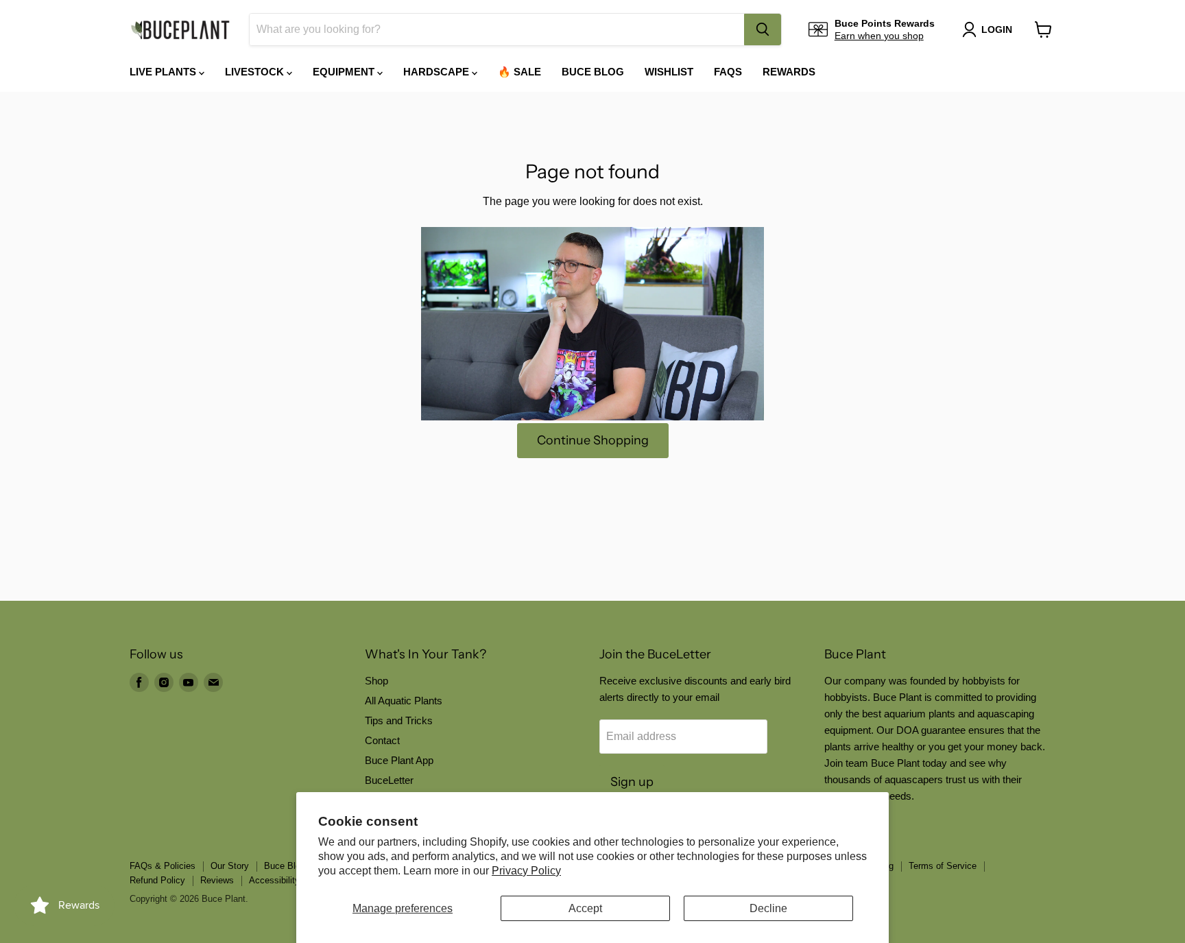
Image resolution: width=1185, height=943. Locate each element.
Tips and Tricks (399, 720)
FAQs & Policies (162, 866)
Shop (376, 681)
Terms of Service (943, 866)
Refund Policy (157, 880)
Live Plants (164, 71)
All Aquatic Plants (403, 700)
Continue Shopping (593, 440)
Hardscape (437, 71)
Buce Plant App (399, 760)
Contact (382, 740)
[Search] (762, 29)
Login (996, 29)
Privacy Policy (526, 870)
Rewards (789, 71)
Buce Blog (593, 71)
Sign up (632, 781)
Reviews (217, 880)
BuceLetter (389, 780)
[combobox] (497, 29)
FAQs (728, 71)
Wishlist (669, 71)
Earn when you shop (879, 35)
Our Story (230, 866)
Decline (768, 908)
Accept (585, 908)
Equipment (345, 71)
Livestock (256, 71)
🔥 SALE (519, 71)
